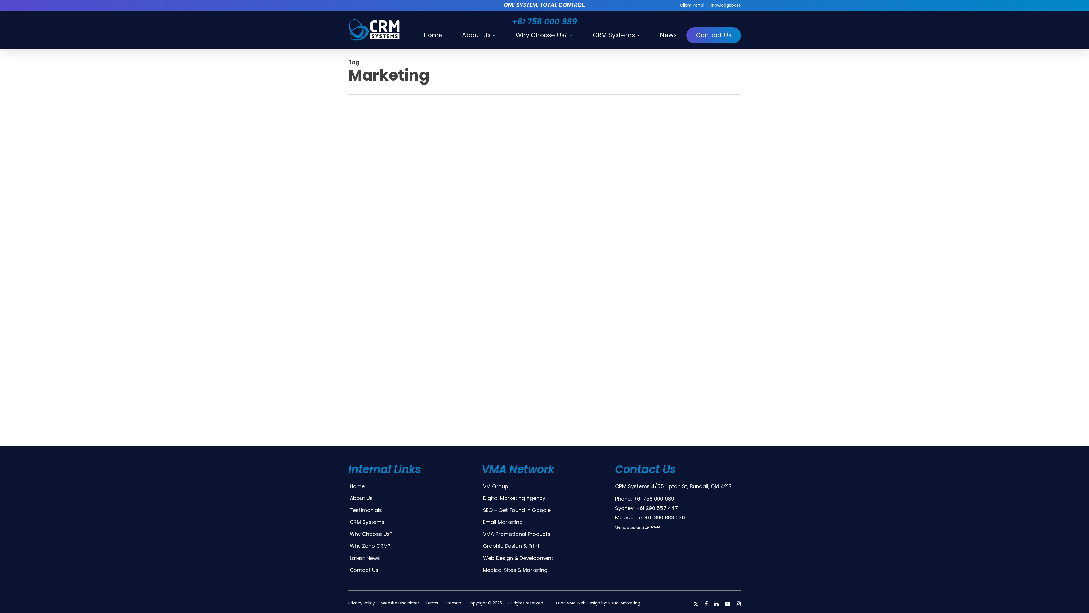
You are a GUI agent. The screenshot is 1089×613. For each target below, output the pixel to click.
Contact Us (364, 570)
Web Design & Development (518, 558)
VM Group (495, 486)
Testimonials (366, 510)
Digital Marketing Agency (514, 498)
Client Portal (692, 5)
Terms (431, 603)
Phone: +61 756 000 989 (644, 499)
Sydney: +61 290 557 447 (646, 508)
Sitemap (452, 603)
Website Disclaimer (400, 603)
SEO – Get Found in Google (517, 510)
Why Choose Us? (371, 534)
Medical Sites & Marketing (515, 570)
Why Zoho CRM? (370, 545)
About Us (361, 498)
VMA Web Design (583, 603)
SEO (553, 603)
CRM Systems (367, 522)
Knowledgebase (725, 5)
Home (357, 486)
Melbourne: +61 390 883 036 (650, 517)
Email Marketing (503, 522)
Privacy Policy (361, 603)
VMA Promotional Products (516, 534)
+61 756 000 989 (544, 21)
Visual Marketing (624, 603)
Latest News (365, 558)
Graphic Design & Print (511, 545)
